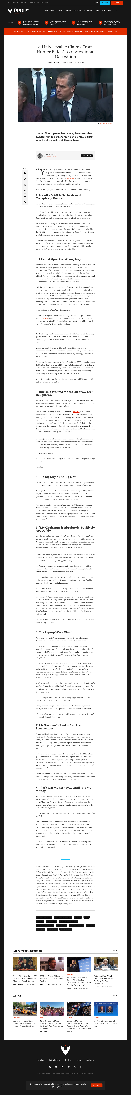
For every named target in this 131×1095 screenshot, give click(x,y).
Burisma (78, 917)
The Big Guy (52, 929)
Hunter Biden (61, 925)
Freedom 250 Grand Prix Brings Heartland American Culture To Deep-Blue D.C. (24, 1023)
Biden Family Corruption (63, 917)
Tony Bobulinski (66, 929)
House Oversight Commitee (44, 925)
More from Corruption (27, 950)
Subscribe (117, 2)
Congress (39, 921)
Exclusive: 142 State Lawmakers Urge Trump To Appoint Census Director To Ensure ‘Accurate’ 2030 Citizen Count (79, 1026)
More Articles (87, 156)
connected (44, 318)
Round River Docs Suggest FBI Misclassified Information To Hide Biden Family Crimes (25, 978)
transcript (70, 178)
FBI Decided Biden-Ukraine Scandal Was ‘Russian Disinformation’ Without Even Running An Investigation (79, 981)
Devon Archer (51, 921)
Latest (17, 995)
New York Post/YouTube (106, 123)
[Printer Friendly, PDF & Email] (25, 202)
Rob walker (40, 929)
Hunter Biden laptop (76, 925)
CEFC (86, 917)
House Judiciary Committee (68, 921)
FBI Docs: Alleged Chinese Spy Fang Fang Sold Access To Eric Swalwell (51, 978)
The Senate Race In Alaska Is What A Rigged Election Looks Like (105, 1023)
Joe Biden (90, 925)
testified (76, 412)
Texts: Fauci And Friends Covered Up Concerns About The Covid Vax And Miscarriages (105, 980)
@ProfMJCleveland (51, 157)
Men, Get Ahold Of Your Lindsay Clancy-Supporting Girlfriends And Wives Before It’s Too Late (51, 1025)
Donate (106, 2)
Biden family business (44, 917)
